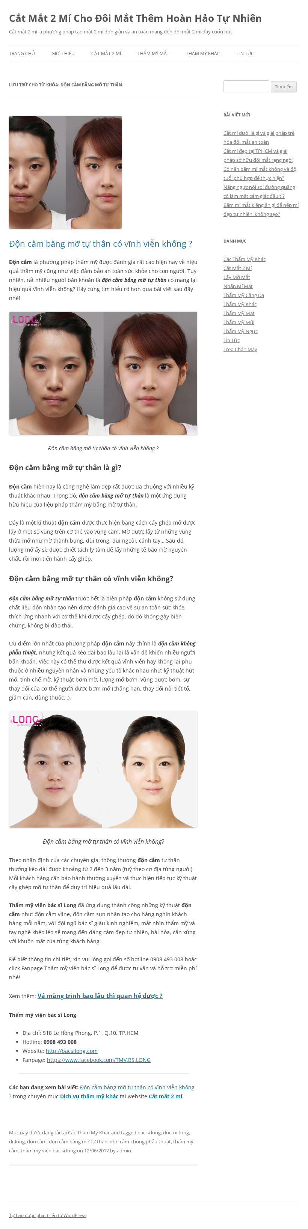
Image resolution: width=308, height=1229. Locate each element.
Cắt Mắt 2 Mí (106, 53)
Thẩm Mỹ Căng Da (243, 295)
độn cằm (37, 1141)
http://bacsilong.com (72, 1050)
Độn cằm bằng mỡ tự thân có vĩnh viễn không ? (100, 243)
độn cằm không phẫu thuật (140, 1141)
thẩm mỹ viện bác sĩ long (48, 1150)
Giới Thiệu (63, 53)
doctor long (176, 1132)
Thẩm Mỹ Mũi (238, 322)
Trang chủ (22, 53)
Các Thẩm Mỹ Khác (89, 1132)
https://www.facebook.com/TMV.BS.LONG (99, 1059)
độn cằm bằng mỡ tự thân (78, 1141)
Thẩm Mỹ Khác (203, 53)
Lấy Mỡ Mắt (236, 277)
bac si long (149, 1132)
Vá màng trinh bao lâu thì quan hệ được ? (100, 996)
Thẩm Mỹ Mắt (153, 53)
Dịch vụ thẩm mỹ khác (89, 1096)
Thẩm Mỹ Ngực (240, 331)
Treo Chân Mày (240, 349)
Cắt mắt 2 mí (165, 1096)
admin (124, 1150)
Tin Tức (245, 53)
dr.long (17, 1141)
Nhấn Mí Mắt (238, 286)
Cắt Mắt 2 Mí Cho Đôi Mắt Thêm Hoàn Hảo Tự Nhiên (135, 18)
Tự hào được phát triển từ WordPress (47, 1215)
